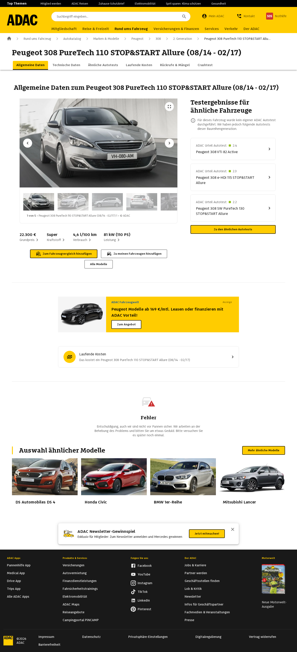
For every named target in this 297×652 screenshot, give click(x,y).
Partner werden (196, 573)
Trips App (13, 589)
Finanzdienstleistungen (80, 581)
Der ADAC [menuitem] (251, 29)
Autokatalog (72, 39)
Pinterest (144, 609)
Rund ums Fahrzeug (37, 39)
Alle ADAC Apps (18, 597)
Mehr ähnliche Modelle (263, 450)
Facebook (145, 566)
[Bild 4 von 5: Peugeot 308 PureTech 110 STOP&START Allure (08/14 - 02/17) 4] (141, 202)
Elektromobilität (145, 3)
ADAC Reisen (80, 3)
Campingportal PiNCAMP (81, 620)
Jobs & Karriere (195, 565)
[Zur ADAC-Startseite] (22, 20)
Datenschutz (91, 637)
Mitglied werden (50, 3)
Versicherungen (73, 565)
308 (158, 39)
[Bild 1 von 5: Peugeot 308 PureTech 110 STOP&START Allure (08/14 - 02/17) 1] (38, 202)
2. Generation (182, 39)
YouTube (144, 574)
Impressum (46, 637)
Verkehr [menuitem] (231, 29)
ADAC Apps (13, 558)
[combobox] (120, 16)
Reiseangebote (73, 612)
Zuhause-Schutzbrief (111, 3)
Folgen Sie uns (139, 558)
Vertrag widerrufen (262, 637)
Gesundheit (218, 3)
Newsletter (193, 597)
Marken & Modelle (106, 39)
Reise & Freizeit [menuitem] (95, 29)
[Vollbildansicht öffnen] (169, 106)
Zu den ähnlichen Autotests (233, 229)
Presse (189, 620)
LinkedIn (144, 600)
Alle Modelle (98, 264)
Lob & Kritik (193, 589)
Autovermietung (75, 573)
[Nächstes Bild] (169, 143)
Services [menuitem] (212, 29)
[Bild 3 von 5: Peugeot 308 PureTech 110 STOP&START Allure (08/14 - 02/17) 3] (107, 202)
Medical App (16, 573)
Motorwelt (268, 558)
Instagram (145, 583)
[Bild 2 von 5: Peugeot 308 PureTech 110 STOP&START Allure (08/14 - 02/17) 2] (73, 202)
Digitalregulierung (208, 637)
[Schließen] (232, 530)
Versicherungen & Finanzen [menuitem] (176, 29)
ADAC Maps (71, 604)
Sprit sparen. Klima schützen (183, 3)
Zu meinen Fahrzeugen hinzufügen (137, 254)
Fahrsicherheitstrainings (80, 589)
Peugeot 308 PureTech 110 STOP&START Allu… (237, 39)
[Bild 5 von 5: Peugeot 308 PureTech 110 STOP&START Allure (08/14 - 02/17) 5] (176, 202)
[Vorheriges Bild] (27, 143)
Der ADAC (190, 558)
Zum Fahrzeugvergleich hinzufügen (67, 254)
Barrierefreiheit (49, 645)
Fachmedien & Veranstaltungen (207, 612)
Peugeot (137, 39)
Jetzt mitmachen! (207, 533)
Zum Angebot (126, 324)
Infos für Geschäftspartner (204, 604)
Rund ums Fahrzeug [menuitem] (131, 29)
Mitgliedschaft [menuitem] (64, 29)
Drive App (14, 581)
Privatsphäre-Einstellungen (148, 637)
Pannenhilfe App (18, 565)
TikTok (143, 592)
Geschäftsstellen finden (202, 581)
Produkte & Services (75, 558)
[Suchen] (184, 16)
